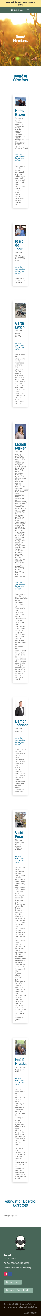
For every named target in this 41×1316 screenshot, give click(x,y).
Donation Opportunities (18, 1290)
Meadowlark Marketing (26, 1307)
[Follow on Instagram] (5, 1274)
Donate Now (13, 1282)
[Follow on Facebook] (10, 1274)
